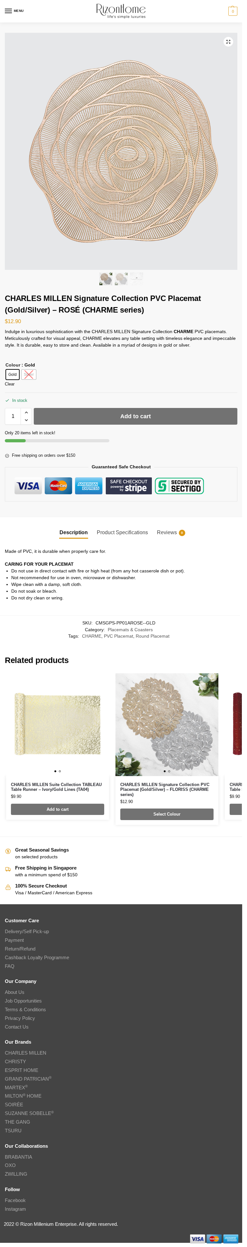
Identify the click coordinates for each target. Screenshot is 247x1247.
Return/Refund (20, 948)
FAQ (9, 966)
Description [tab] (73, 532)
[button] (232, 11)
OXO (10, 1165)
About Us (14, 992)
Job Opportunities (23, 1001)
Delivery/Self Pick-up (27, 931)
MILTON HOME (23, 1096)
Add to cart (135, 416)
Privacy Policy (20, 1018)
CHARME (91, 636)
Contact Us (17, 1027)
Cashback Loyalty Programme (37, 957)
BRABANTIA (18, 1157)
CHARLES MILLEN (25, 1053)
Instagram (15, 1209)
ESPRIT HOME (21, 1070)
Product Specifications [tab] (122, 532)
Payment (14, 940)
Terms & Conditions (25, 1009)
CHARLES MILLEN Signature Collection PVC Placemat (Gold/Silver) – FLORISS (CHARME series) (164, 789)
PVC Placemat (118, 636)
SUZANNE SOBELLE (29, 1113)
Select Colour (166, 814)
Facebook (15, 1200)
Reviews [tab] (170, 532)
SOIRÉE (14, 1104)
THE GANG (17, 1122)
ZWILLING (16, 1174)
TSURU (13, 1130)
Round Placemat (152, 636)
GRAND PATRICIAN (28, 1079)
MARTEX (16, 1087)
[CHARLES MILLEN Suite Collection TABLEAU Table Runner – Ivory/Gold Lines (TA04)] (57, 724)
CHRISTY (15, 1061)
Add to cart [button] (58, 809)
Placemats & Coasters (130, 629)
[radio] (12, 374)
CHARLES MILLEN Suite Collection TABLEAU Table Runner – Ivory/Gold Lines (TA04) (56, 787)
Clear (9, 384)
